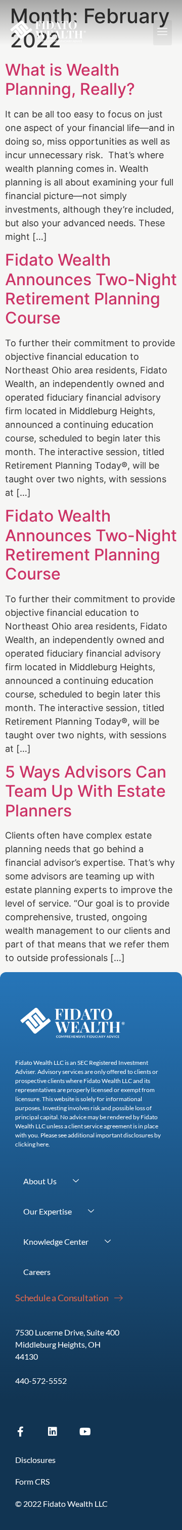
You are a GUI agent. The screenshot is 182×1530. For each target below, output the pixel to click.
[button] (162, 32)
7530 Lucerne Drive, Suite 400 (67, 1332)
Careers (37, 1272)
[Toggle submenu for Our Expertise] (91, 1211)
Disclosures (35, 1459)
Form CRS (32, 1481)
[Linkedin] (52, 1432)
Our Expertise (47, 1211)
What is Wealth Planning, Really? (70, 79)
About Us (40, 1181)
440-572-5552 (41, 1380)
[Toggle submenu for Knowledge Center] (108, 1241)
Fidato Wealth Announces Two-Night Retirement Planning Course (91, 289)
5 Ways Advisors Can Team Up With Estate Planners (85, 791)
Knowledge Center (55, 1241)
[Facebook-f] (20, 1432)
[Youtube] (85, 1432)
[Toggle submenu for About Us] (76, 1181)
